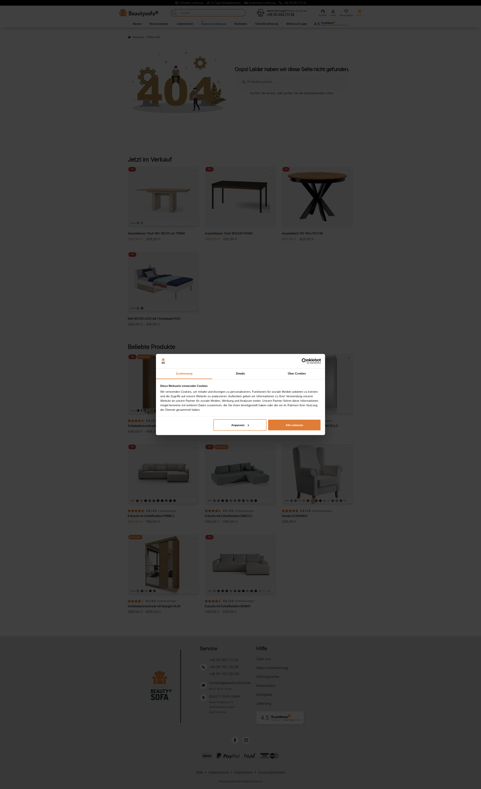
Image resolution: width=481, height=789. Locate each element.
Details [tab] (240, 373)
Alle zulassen (294, 425)
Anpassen (237, 425)
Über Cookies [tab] (297, 373)
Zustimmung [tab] (184, 373)
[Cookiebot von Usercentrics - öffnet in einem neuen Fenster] (304, 361)
